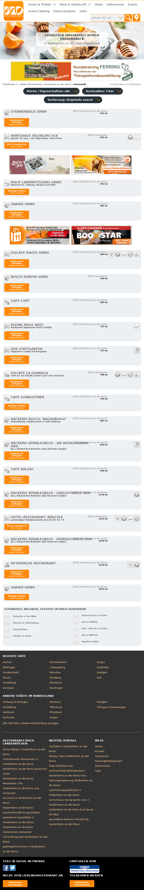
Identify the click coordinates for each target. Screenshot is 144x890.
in (10, 84)
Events (132, 4)
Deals (99, 4)
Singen (101, 662)
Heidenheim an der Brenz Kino (67, 775)
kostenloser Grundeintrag (82, 883)
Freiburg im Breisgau (15, 702)
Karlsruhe (8, 717)
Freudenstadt (11, 672)
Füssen (7, 677)
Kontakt (99, 751)
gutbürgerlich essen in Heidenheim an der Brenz (24, 849)
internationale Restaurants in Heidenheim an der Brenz (20, 761)
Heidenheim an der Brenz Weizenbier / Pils (18, 781)
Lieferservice (115, 4)
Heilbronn (9, 712)
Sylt (99, 677)
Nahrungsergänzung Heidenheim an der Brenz (71, 783)
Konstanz (8, 688)
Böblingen (9, 667)
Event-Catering (39, 11)
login (98, 770)
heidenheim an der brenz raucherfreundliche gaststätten (21, 810)
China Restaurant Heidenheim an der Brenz (25, 839)
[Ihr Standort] (136, 17)
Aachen (7, 662)
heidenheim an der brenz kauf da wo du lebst (71, 812)
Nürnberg (55, 677)
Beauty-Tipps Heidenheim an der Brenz (69, 758)
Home (98, 746)
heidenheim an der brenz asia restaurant (21, 791)
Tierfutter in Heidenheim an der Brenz (68, 749)
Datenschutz (102, 765)
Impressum (102, 756)
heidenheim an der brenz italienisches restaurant (18, 829)
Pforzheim (56, 682)
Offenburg (56, 707)
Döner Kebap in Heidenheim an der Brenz (24, 752)
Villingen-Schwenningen (111, 707)
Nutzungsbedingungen (108, 761)
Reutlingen (56, 688)
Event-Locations (64, 11)
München (55, 672)
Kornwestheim (58, 662)
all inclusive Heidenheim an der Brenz (22, 800)
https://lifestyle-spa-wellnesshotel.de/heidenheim (67, 768)
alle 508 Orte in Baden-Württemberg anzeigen (31, 723)
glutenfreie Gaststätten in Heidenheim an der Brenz (18, 820)
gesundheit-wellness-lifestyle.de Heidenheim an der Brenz (69, 822)
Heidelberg (9, 682)
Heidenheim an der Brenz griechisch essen (25, 771)
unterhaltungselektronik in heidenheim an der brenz (65, 792)
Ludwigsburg (57, 667)
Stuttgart (102, 672)
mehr (83, 11)
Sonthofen (103, 667)
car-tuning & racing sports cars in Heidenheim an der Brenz (69, 802)
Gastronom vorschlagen (15, 883)
